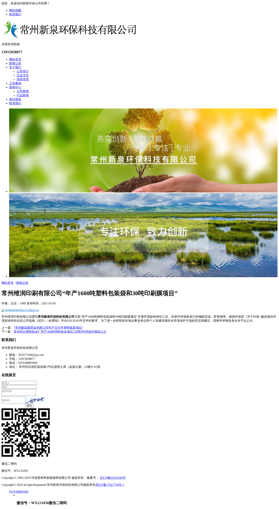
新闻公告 (15, 63)
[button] (34, 400)
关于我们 (15, 67)
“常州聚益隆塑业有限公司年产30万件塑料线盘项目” (48, 327)
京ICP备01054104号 (113, 477)
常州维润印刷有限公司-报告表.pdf (22, 310)
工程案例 (15, 83)
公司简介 (23, 71)
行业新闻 (23, 95)
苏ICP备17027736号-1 (109, 484)
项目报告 (15, 99)
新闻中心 (15, 87)
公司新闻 (23, 91)
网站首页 (15, 59)
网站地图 (15, 10)
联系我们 (15, 14)
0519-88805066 (18, 491)
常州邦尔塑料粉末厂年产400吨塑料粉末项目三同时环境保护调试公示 (60, 331)
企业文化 (23, 75)
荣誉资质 (23, 79)
